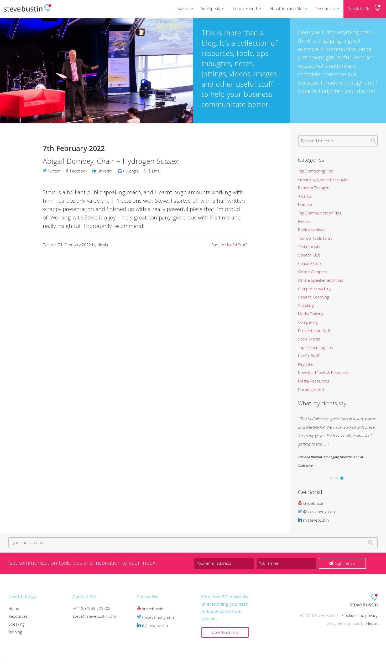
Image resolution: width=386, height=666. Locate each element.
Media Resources (313, 381)
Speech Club (309, 255)
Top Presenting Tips (315, 348)
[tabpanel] (338, 443)
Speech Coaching (313, 297)
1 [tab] (331, 478)
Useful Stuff (236, 245)
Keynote (305, 364)
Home (13, 609)
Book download (312, 230)
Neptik (372, 624)
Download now (225, 633)
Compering (307, 322)
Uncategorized (311, 390)
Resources (325, 9)
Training (15, 632)
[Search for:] (338, 141)
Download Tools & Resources (324, 373)
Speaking (306, 306)
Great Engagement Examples (324, 180)
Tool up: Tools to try (315, 238)
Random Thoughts (314, 188)
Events (304, 222)
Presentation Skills (314, 331)
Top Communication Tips (319, 213)
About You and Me (286, 9)
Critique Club (309, 264)
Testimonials (309, 247)
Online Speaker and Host (320, 280)
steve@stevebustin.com (94, 616)
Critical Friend (245, 9)
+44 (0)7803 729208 (92, 609)
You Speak (210, 9)
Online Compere (313, 272)
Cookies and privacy (360, 616)
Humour (305, 205)
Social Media (309, 339)
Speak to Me (359, 9)
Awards (304, 196)
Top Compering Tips (315, 171)
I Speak (182, 9)
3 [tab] (341, 478)
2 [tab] (336, 478)
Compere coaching (314, 289)
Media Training (310, 314)
